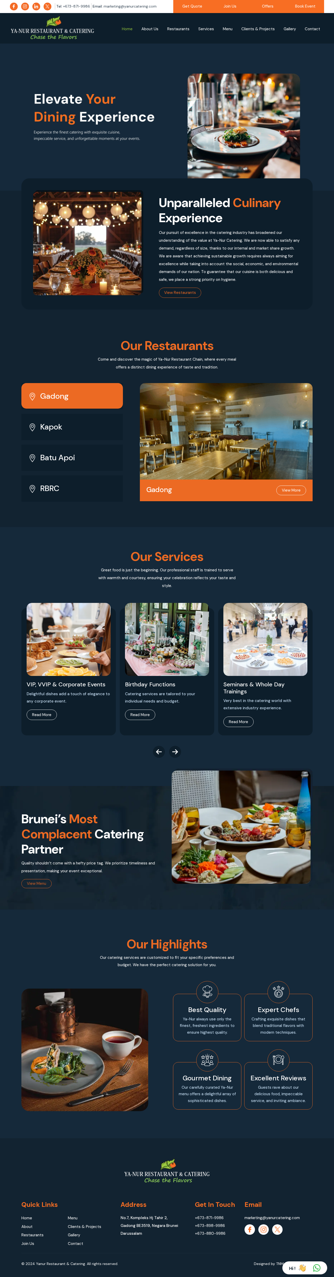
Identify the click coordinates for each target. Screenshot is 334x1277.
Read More (41, 714)
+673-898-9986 (210, 1225)
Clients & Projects (258, 29)
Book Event (305, 6)
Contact (312, 29)
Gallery (290, 29)
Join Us (230, 6)
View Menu (36, 883)
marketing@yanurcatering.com (272, 1217)
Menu (227, 29)
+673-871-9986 (209, 1217)
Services (206, 29)
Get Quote (192, 6)
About (27, 1226)
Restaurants (178, 29)
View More (291, 490)
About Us (149, 29)
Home (127, 29)
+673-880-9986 (210, 1233)
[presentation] (159, 752)
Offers (267, 6)
